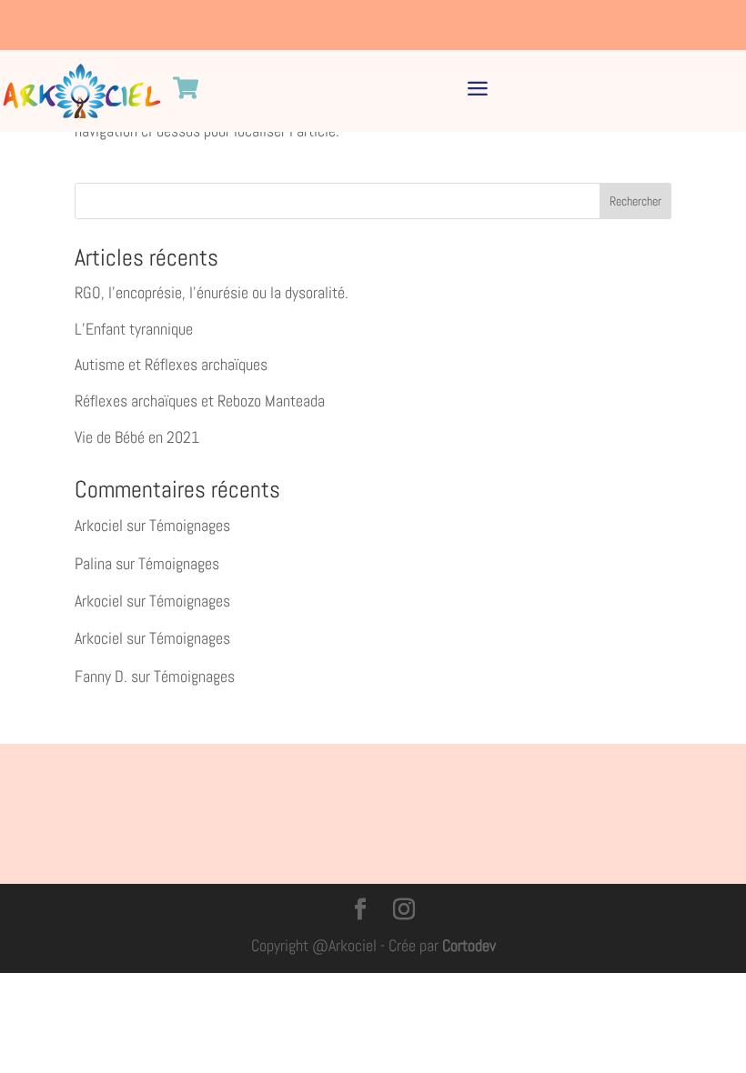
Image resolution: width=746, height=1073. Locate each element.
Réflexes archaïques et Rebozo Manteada (200, 400)
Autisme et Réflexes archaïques (171, 364)
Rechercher (635, 201)
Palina (93, 563)
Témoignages (189, 525)
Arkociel (99, 525)
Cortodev (469, 945)
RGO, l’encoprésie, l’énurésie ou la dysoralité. (211, 292)
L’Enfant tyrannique (134, 328)
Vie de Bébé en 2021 (137, 436)
